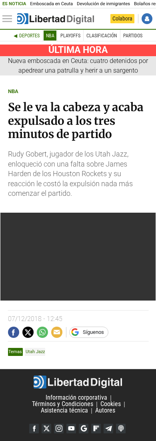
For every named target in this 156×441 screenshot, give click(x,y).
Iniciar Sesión (147, 18)
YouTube (71, 428)
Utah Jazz (35, 351)
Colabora (122, 18)
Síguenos (93, 332)
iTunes (121, 428)
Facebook (34, 428)
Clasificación (101, 36)
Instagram (59, 428)
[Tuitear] (28, 332)
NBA (50, 36)
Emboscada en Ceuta (51, 3)
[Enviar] (42, 332)
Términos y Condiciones (62, 404)
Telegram (108, 428)
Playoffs (70, 36)
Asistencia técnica (64, 411)
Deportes (29, 36)
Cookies (110, 404)
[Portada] (55, 18)
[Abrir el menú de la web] (9, 18)
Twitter (46, 428)
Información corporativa (76, 398)
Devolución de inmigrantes (103, 3)
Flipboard (96, 428)
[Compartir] (13, 332)
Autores (105, 411)
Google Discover (83, 428)
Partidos (132, 36)
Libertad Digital (78, 382)
